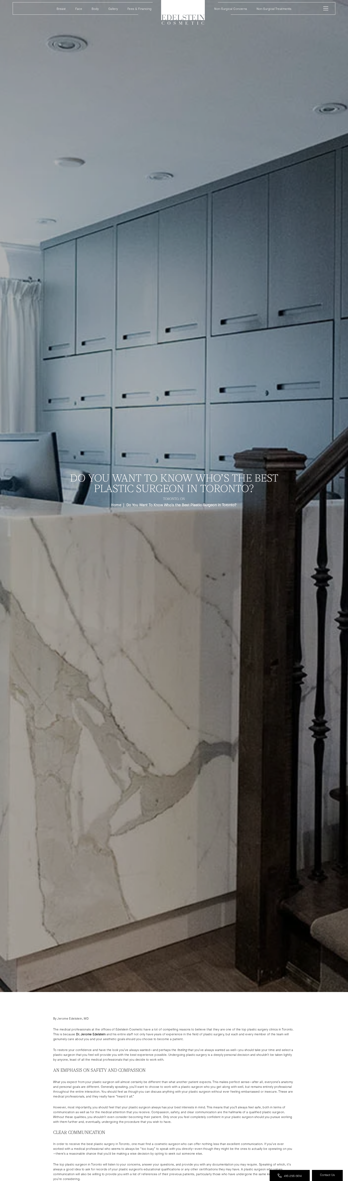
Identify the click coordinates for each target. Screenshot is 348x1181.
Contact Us (327, 1175)
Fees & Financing (139, 9)
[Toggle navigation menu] (325, 8)
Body (95, 9)
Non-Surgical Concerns (230, 9)
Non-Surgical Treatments (274, 9)
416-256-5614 (292, 1176)
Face (78, 9)
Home (183, 12)
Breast (61, 9)
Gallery (113, 9)
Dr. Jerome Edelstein (91, 1034)
